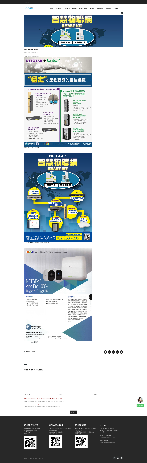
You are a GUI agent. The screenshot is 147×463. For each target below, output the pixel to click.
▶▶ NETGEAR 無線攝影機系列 (31, 342)
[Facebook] (120, 2)
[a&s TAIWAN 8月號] (105, 352)
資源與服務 (108, 8)
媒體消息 (28, 352)
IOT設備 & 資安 (83, 8)
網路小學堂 (100, 8)
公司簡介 (116, 8)
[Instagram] (122, 2)
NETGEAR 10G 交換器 (31, 243)
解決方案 (92, 8)
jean (34, 52)
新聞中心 (33, 352)
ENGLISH (27, 2)
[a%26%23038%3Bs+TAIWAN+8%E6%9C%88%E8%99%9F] (109, 352)
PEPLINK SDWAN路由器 (70, 8)
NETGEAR (58, 8)
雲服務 (51, 8)
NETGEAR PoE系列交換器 (32, 147)
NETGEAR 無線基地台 (45, 243)
